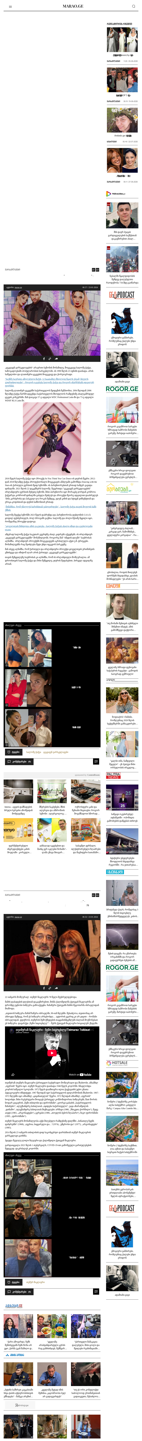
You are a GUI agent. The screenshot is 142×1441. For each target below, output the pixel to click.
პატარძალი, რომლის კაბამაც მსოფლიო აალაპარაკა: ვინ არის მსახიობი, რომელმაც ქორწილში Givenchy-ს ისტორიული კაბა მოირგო (122, 55)
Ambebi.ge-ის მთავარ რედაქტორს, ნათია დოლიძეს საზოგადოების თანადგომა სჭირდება (122, 135)
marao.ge (18, 287)
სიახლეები (112, 142)
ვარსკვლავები (12, 270)
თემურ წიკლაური (35, 1282)
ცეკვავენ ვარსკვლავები (55, 752)
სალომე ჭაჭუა (33, 752)
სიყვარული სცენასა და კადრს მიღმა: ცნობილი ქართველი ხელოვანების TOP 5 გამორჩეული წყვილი (122, 95)
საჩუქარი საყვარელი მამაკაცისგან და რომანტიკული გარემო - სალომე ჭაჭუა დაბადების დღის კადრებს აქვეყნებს (76, 727)
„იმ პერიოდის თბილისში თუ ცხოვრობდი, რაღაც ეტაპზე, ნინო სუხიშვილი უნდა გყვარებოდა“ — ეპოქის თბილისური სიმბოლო (122, 176)
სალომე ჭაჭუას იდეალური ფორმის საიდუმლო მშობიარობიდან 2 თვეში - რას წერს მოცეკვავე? (76, 687)
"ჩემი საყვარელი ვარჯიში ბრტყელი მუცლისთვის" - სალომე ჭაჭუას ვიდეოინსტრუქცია (76, 647)
